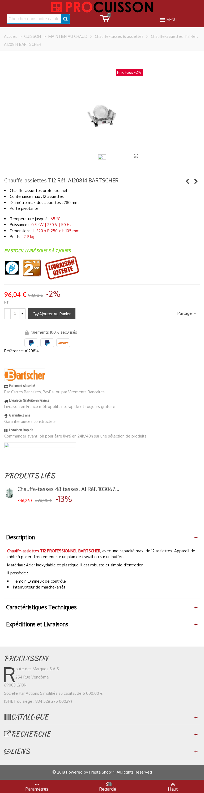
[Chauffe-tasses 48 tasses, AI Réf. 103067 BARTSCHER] (9, 493)
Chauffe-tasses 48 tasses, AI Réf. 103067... (68, 489)
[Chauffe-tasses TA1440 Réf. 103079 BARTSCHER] (196, 181)
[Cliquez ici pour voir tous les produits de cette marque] (24, 375)
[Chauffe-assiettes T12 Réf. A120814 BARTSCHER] (136, 156)
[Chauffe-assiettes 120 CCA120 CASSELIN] (187, 181)
